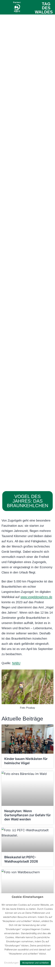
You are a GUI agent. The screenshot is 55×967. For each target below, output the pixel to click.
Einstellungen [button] (11, 962)
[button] (4, 8)
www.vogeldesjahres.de (36, 597)
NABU (16, 663)
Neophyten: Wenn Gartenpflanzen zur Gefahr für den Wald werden (27, 815)
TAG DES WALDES (44, 8)
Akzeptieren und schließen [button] (35, 962)
